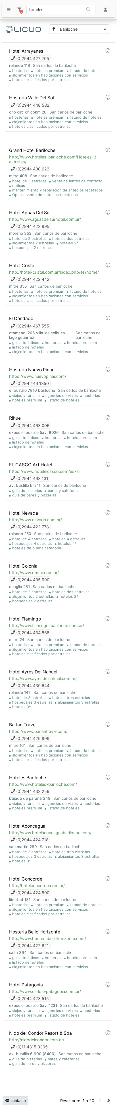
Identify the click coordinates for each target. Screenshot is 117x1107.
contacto (17, 1100)
